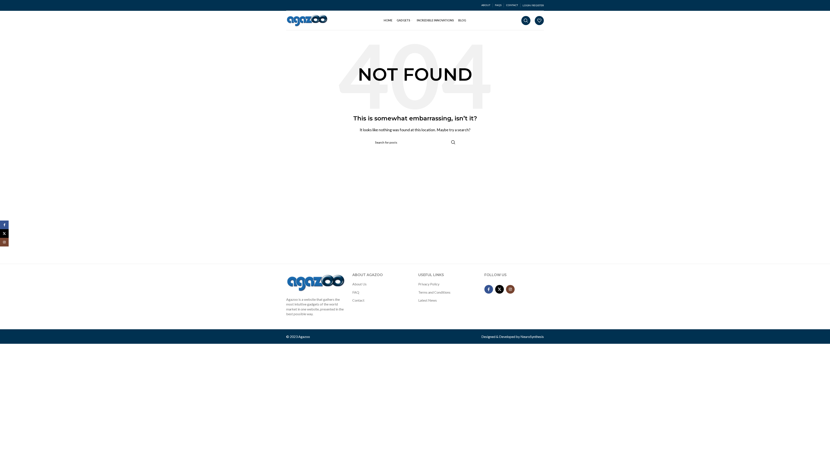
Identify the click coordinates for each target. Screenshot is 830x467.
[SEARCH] (453, 142)
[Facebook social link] (488, 289)
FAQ (355, 292)
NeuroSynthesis (532, 336)
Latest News (427, 300)
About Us (359, 284)
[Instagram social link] (510, 289)
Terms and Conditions (434, 292)
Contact (358, 300)
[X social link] (499, 289)
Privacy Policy (428, 284)
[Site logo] (307, 20)
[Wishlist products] (539, 20)
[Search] (526, 20)
